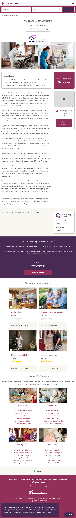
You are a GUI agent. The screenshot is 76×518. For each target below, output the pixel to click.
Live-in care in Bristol (53, 458)
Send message (38, 272)
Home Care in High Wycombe (53, 421)
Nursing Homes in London (23, 463)
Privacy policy (45, 486)
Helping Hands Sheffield (20, 355)
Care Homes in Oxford (23, 423)
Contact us (63, 479)
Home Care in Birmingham (53, 416)
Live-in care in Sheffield (53, 463)
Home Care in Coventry (53, 418)
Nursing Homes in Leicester (23, 460)
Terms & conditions (32, 486)
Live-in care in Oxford (53, 455)
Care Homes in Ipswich (23, 418)
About (55, 479)
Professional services (38, 482)
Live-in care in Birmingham (53, 452)
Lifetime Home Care (49, 355)
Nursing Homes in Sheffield (23, 452)
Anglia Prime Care (18, 312)
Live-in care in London (52, 450)
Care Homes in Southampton (23, 416)
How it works (13, 479)
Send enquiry (64, 122)
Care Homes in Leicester (23, 413)
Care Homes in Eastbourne (23, 421)
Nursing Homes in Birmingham (23, 450)
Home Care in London (52, 413)
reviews (45, 29)
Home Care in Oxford (53, 410)
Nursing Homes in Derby (23, 458)
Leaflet (72, 106)
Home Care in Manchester (53, 423)
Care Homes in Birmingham (23, 410)
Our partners (37, 479)
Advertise (47, 479)
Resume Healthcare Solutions (52, 312)
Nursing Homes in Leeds (23, 455)
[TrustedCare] (10, 3)
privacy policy (31, 512)
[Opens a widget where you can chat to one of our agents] (69, 514)
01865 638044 (38, 265)
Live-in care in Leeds (53, 460)
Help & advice (25, 479)
